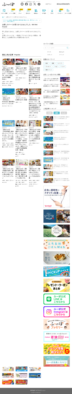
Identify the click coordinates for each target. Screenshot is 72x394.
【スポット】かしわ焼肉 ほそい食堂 (21, 99)
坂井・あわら (18, 180)
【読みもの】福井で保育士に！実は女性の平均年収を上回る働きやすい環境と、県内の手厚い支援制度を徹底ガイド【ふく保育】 (34, 74)
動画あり (36, 13)
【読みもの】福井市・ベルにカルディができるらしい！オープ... (62, 125)
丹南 (16, 182)
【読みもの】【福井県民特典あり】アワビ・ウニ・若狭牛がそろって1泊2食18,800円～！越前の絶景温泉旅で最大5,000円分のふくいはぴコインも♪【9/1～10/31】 (35, 105)
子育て (52, 13)
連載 (10, 85)
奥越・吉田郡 (24, 180)
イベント (12, 13)
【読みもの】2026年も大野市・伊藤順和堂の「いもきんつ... (61, 173)
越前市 (11, 81)
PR (36, 83)
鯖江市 (7, 180)
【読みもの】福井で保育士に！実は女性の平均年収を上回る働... (62, 132)
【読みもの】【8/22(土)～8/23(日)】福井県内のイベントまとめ (8, 100)
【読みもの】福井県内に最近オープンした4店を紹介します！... (62, 118)
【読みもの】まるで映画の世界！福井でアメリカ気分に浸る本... (62, 180)
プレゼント (60, 13)
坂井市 (12, 143)
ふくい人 (18, 154)
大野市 (30, 143)
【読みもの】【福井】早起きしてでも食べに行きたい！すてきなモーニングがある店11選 (34, 173)
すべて (49, 52)
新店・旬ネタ (6, 83)
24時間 (49, 113)
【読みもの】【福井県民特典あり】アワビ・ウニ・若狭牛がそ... (62, 153)
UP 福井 (44, 13)
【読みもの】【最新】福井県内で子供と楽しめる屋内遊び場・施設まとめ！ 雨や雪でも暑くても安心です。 (21, 173)
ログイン (49, 4)
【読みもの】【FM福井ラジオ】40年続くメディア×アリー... (61, 166)
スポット (4, 13)
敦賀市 (34, 180)
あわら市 (7, 143)
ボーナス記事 (68, 13)
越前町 (30, 115)
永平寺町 (30, 184)
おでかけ (5, 85)
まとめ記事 (6, 146)
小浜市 (7, 81)
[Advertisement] (56, 30)
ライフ (31, 83)
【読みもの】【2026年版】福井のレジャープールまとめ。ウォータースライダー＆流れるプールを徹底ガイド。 (8, 135)
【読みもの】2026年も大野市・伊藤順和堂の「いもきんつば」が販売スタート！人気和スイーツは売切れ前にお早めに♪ (34, 135)
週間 (56, 113)
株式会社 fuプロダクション (38, 390)
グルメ (20, 13)
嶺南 (19, 182)
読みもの (28, 13)
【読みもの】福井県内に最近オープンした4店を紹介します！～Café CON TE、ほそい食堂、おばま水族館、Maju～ (8, 73)
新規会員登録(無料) (63, 4)
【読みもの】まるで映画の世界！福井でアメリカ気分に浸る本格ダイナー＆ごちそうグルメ (7, 173)
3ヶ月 (64, 113)
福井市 (3, 81)
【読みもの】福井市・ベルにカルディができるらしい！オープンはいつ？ (21, 71)
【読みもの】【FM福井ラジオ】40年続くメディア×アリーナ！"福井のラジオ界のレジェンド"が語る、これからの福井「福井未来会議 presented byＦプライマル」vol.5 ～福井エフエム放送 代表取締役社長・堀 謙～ (21, 140)
